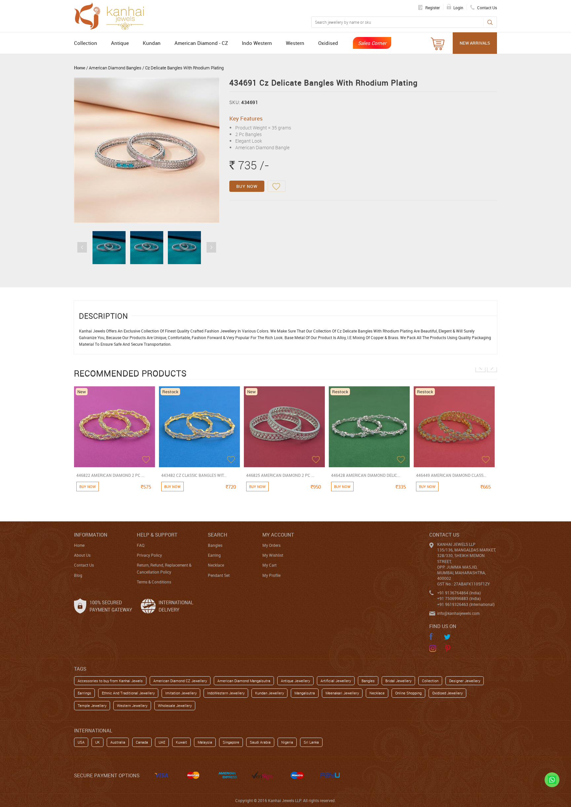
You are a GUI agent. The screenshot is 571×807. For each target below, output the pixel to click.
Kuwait (181, 742)
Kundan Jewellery (269, 692)
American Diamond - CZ (201, 43)
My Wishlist (272, 555)
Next (211, 247)
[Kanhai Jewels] (112, 15)
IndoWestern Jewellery (226, 692)
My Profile (271, 575)
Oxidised (328, 43)
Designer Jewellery (464, 680)
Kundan (152, 43)
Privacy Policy (149, 555)
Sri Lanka (311, 742)
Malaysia (205, 742)
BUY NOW (246, 186)
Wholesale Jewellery (175, 705)
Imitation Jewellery (181, 692)
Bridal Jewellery (398, 680)
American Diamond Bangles (115, 68)
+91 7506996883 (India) (459, 598)
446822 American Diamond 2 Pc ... (110, 475)
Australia (117, 742)
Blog (78, 575)
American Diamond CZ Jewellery (180, 680)
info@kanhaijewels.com (458, 613)
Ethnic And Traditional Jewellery (128, 692)
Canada (142, 742)
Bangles (215, 545)
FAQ (140, 545)
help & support (157, 534)
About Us (82, 555)
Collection (85, 43)
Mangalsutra (304, 692)
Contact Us (84, 565)
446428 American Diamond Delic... (365, 475)
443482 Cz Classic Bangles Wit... (193, 475)
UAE (162, 742)
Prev (82, 247)
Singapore (231, 742)
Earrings (84, 692)
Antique (120, 43)
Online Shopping (408, 692)
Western (295, 43)
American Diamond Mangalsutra (243, 680)
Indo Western (257, 43)
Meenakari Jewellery (342, 692)
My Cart (269, 565)
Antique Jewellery (295, 680)
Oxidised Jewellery (447, 692)
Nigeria (287, 742)
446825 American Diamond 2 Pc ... (280, 475)
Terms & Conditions (154, 581)
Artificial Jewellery (336, 680)
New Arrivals (475, 43)
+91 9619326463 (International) (466, 604)
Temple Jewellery (92, 705)
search (217, 534)
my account (278, 534)
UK (97, 742)
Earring (214, 555)
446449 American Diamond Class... (451, 475)
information (90, 534)
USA (81, 742)
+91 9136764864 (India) (459, 592)
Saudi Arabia (260, 742)
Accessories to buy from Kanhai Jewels (110, 680)
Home (79, 68)
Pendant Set (219, 575)
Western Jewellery (132, 705)
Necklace (216, 565)
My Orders (271, 545)
